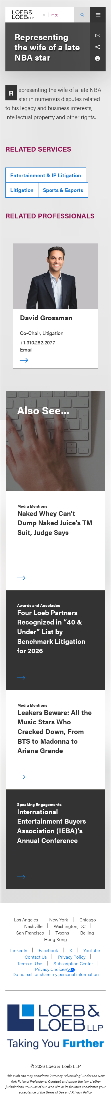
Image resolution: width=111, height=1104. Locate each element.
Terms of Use (29, 963)
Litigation (22, 189)
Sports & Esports (63, 189)
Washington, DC (70, 926)
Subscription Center (73, 963)
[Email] (97, 35)
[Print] (97, 58)
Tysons (62, 932)
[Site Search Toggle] (82, 14)
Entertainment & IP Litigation (45, 175)
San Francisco (30, 932)
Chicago (87, 919)
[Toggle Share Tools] (97, 47)
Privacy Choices (50, 969)
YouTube (91, 950)
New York (58, 919)
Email (26, 349)
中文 (55, 15)
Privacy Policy (71, 957)
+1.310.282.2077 (37, 342)
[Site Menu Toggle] (98, 14)
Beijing (87, 932)
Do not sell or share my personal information (56, 974)
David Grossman (46, 317)
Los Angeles (26, 919)
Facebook (48, 950)
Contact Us (36, 957)
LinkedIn (18, 950)
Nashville (33, 926)
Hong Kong (55, 939)
